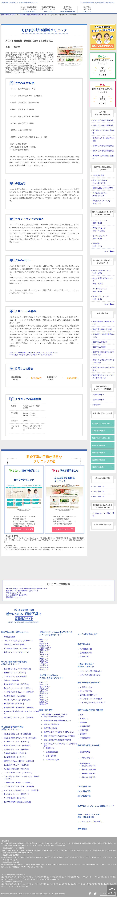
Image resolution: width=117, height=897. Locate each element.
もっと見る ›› (109, 251)
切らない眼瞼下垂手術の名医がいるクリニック (29, 9)
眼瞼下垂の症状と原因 (87, 9)
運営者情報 (82, 829)
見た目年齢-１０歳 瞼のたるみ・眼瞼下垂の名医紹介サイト (30, 893)
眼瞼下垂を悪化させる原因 (89, 682)
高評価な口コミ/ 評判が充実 (103, 188)
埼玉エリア (43, 685)
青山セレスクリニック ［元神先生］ (18, 700)
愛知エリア (43, 691)
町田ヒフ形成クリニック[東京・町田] (101, 272)
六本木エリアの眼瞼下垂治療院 (103, 157)
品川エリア (43, 657)
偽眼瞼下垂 (97, 405)
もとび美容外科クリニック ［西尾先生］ (19, 692)
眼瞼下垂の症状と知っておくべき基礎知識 (102, 388)
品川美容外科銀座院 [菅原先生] (16, 769)
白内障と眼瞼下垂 (98, 431)
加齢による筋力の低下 (88, 695)
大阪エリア (43, 689)
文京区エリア (44, 667)
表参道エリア (44, 644)
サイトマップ (107, 893)
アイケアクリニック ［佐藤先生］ (17, 742)
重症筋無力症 (85, 752)
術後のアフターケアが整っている (16, 652)
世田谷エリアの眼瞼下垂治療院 (103, 131)
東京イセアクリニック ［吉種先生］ (18, 745)
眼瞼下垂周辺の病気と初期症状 (90, 710)
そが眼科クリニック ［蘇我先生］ (17, 749)
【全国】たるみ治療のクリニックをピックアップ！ (51, 676)
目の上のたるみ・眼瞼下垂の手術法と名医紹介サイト (26, 588)
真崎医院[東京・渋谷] (97, 245)
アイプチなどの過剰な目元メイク (93, 703)
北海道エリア (44, 693)
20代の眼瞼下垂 (98, 491)
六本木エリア (44, 654)
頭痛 (81, 715)
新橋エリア (43, 659)
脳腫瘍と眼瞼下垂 (98, 460)
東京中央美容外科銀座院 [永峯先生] (17, 802)
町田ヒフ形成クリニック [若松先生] (17, 734)
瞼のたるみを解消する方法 (90, 675)
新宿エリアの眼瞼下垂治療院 (103, 146)
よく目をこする (86, 687)
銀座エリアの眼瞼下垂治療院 (103, 120)
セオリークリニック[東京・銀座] (100, 221)
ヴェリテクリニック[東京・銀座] (100, 237)
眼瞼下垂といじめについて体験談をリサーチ (96, 806)
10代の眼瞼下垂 (98, 486)
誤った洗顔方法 (86, 691)
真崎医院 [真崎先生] (11, 680)
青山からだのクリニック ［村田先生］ (18, 688)
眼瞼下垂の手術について (67, 9)
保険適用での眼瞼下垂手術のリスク (103, 335)
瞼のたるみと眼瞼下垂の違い (91, 671)
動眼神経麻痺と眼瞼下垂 (101, 438)
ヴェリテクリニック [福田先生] (15, 676)
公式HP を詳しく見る (21, 529)
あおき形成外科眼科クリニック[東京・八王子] (103, 281)
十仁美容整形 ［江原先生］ (14, 704)
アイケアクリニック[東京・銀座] (100, 290)
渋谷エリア (43, 641)
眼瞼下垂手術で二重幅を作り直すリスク (103, 353)
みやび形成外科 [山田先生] (14, 798)
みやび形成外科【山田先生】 (17, 595)
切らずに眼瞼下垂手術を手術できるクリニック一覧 (102, 213)
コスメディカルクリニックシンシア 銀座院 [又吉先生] (21, 777)
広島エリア (43, 702)
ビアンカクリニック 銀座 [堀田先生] (19, 786)
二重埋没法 (50, 748)
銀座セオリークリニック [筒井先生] (17, 669)
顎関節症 (83, 734)
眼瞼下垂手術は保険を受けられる (103, 323)
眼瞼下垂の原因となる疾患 (102, 413)
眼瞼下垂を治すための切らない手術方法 (103, 361)
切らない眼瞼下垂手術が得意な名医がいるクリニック (14, 663)
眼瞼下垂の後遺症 (99, 347)
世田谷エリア (44, 646)
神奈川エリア (44, 687)
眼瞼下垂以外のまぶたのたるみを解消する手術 (103, 376)
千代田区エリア (45, 648)
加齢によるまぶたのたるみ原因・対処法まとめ (102, 506)
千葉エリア (43, 682)
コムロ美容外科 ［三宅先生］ (15, 696)
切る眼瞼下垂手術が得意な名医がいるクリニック (12, 728)
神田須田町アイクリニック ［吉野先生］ (19, 717)
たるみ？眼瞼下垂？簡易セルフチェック (86, 665)
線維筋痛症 (84, 730)
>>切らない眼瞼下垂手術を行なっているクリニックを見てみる (33, 352)
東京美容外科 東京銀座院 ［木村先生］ (19, 707)
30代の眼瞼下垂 (98, 496)
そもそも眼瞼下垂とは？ (102, 524)
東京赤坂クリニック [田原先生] (16, 794)
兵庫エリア (43, 698)
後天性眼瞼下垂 (98, 400)
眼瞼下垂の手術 (102, 313)
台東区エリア (44, 665)
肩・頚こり (84, 718)
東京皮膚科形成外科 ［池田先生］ (17, 684)
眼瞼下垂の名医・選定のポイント (15, 632)
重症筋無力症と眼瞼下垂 (101, 423)
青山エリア (43, 670)
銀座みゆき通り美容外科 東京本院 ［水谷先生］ (21, 712)
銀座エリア (43, 639)
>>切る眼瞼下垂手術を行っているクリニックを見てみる (31, 355)
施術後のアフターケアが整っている (101, 202)
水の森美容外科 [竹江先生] (14, 757)
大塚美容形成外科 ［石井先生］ (16, 753)
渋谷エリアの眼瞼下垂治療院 (103, 125)
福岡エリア (43, 704)
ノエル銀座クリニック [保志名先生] (18, 773)
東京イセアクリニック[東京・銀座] (101, 298)
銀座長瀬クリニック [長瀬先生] (16, 765)
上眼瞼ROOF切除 (52, 760)
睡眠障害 (83, 722)
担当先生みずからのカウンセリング (100, 194)
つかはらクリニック (14, 593)
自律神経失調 (85, 726)
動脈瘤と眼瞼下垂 (98, 453)
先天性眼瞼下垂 (98, 395)
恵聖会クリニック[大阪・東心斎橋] (99, 229)
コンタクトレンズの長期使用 (91, 699)
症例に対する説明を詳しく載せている (100, 181)
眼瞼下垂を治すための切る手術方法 (103, 369)
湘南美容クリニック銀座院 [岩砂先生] (19, 761)
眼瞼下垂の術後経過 (100, 342)
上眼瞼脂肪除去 (52, 752)
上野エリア (43, 663)
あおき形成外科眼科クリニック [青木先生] (20, 738)
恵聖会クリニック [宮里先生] (15, 673)
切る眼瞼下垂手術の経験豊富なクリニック (22, 591)
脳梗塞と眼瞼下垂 (98, 467)
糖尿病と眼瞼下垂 (98, 445)
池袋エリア (43, 652)
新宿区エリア (44, 650)
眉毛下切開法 (51, 756)
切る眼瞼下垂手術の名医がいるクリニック (48, 9)
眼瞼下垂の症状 (84, 644)
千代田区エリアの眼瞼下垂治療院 (103, 139)
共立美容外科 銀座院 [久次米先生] (18, 782)
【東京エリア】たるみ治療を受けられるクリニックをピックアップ (55, 633)
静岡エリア (43, 695)
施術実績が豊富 (98, 175)
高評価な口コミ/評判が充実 (14, 644)
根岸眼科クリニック (14, 597)
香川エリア (43, 700)
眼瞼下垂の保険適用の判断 (102, 329)
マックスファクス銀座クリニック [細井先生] (21, 790)
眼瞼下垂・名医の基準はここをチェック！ (102, 168)
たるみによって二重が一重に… (103, 514)
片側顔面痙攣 (85, 738)
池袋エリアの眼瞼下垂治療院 (103, 151)
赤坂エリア (43, 661)
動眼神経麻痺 (85, 763)
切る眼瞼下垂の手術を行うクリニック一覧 (102, 261)
